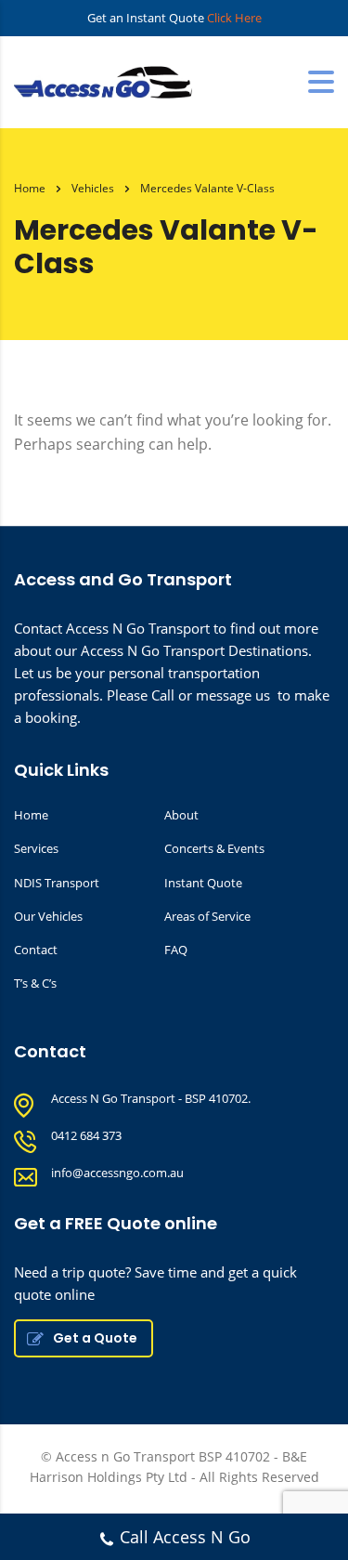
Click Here (234, 17)
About (181, 814)
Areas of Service (207, 916)
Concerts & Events (214, 848)
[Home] (107, 80)
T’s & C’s (35, 983)
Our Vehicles (48, 916)
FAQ (175, 949)
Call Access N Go (185, 1537)
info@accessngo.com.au (117, 1172)
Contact (36, 949)
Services (36, 848)
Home (29, 188)
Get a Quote (95, 1338)
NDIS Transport (56, 882)
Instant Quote (203, 882)
